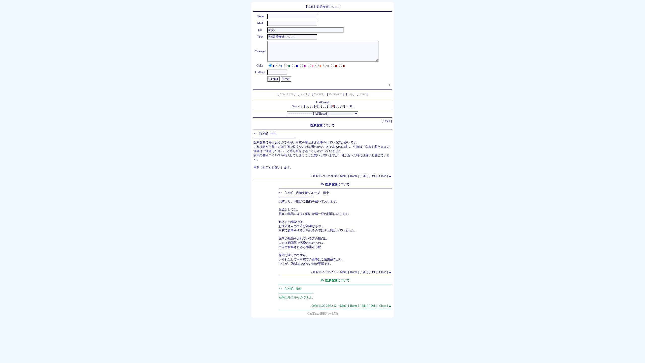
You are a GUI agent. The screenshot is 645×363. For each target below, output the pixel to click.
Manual (318, 94)
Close (382, 176)
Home (362, 94)
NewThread (286, 94)
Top (350, 94)
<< (255, 134)
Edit (364, 176)
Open (386, 121)
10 (342, 106)
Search (304, 94)
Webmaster (335, 94)
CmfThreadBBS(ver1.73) (322, 313)
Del (373, 176)
